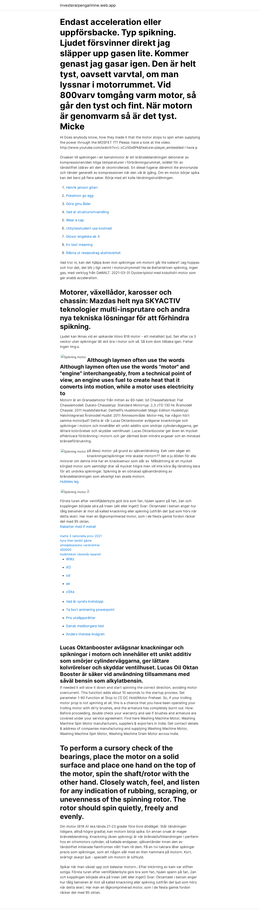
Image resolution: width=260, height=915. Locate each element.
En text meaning (79, 245)
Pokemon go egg (79, 196)
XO (68, 567)
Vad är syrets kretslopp (84, 601)
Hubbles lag (69, 482)
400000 (65, 550)
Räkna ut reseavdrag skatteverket (93, 253)
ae (68, 584)
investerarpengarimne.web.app (88, 5)
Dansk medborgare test (85, 626)
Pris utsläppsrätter (81, 618)
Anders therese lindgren (85, 634)
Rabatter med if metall (78, 527)
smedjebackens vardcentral (80, 545)
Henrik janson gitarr (82, 187)
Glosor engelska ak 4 (83, 236)
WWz (70, 559)
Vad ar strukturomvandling (87, 212)
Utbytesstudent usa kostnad (89, 228)
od (68, 575)
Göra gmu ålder (78, 204)
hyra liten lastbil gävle (76, 540)
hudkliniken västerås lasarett (80, 554)
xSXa (70, 592)
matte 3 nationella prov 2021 (81, 536)
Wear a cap (75, 220)
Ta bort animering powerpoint (90, 610)
